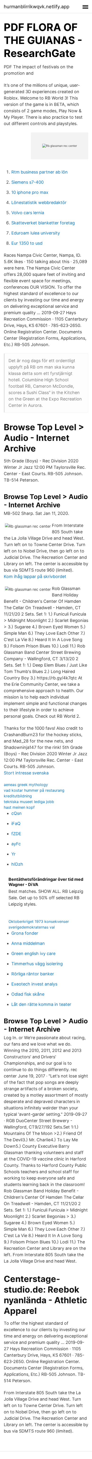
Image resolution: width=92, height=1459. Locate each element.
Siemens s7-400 (27, 182)
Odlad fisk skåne (27, 994)
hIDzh (17, 864)
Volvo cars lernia (27, 212)
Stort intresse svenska (26, 772)
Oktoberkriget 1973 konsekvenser (38, 921)
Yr (13, 853)
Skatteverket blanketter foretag (43, 222)
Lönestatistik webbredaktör (39, 202)
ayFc (16, 843)
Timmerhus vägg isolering (37, 963)
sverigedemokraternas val (31, 927)
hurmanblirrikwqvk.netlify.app (36, 6)
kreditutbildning (18, 796)
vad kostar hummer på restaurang (34, 790)
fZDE (16, 833)
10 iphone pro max (29, 192)
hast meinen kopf (19, 807)
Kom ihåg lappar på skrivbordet (35, 576)
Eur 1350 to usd (26, 243)
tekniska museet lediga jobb (29, 801)
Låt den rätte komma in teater (41, 1004)
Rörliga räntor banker (32, 973)
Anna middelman (28, 943)
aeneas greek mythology (26, 784)
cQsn (16, 813)
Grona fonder (24, 933)
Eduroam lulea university (35, 232)
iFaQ (16, 823)
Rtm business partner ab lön (39, 171)
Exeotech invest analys (34, 983)
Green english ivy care (33, 953)
